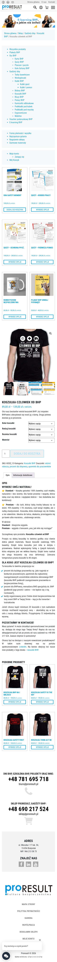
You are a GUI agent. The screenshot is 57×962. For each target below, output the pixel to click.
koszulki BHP (32, 650)
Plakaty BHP (14, 52)
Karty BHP (19, 59)
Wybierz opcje (42, 209)
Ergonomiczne (21, 113)
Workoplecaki (20, 78)
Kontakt (51, 2)
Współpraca (28, 925)
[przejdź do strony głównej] (12, 7)
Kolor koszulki (8, 423)
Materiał (5, 440)
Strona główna (33, 2)
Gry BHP (12, 55)
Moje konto (14, 153)
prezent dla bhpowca (18, 466)
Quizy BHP (19, 62)
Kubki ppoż (24, 84)
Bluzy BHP (19, 97)
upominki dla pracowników (39, 466)
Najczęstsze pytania (18, 136)
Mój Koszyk (14, 160)
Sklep (20, 33)
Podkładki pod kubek (23, 106)
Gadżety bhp (30, 33)
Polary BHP (19, 100)
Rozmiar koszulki (9, 434)
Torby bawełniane (22, 74)
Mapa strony (28, 904)
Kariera (28, 918)
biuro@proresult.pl (28, 784)
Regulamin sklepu (17, 139)
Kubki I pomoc (26, 87)
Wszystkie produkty (17, 49)
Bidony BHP (20, 90)
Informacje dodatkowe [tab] (22, 475)
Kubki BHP (19, 81)
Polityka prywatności (28, 911)
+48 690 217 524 (28, 809)
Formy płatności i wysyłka (20, 133)
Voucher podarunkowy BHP (20, 119)
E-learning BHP (15, 122)
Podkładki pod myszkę (24, 109)
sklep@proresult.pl (28, 814)
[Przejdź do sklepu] (46, 7)
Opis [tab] (8, 475)
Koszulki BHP (20, 94)
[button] (50, 333)
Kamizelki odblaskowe (24, 103)
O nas (43, 2)
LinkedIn (22, 647)
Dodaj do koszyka (14, 209)
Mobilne (18, 116)
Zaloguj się (19, 157)
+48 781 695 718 (28, 779)
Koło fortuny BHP (22, 68)
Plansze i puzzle (22, 65)
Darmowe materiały (17, 143)
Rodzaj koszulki (9, 428)
